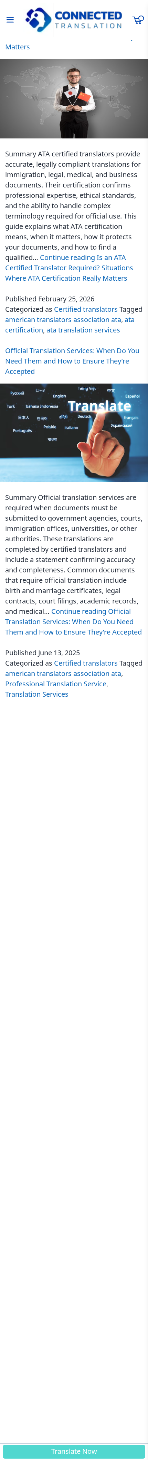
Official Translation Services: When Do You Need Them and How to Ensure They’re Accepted (72, 361)
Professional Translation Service (55, 683)
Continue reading (69, 268)
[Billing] (138, 19)
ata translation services (83, 330)
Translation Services (36, 694)
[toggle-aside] (10, 19)
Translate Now (74, 1451)
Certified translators (86, 309)
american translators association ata (63, 319)
